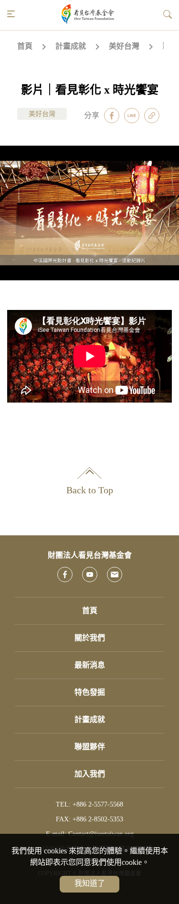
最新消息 (89, 665)
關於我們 (89, 638)
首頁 (24, 46)
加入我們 (89, 774)
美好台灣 (124, 46)
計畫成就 (70, 46)
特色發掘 (89, 692)
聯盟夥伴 (89, 747)
